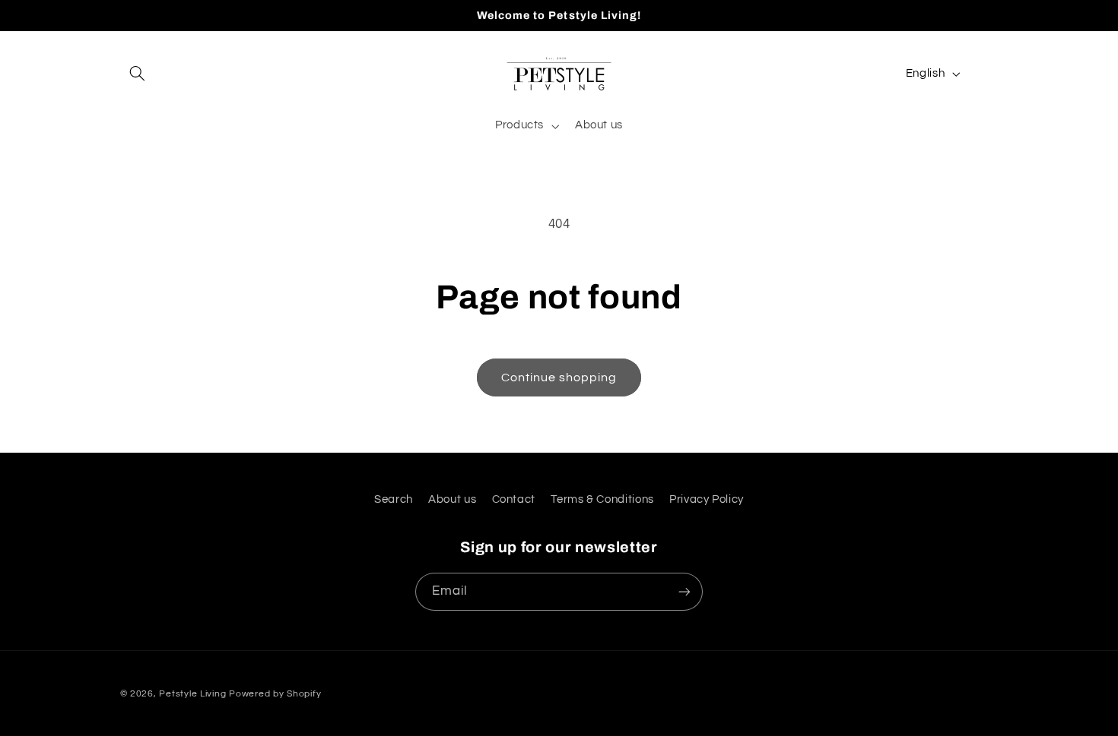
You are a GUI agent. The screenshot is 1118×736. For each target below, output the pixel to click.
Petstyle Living (192, 694)
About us (452, 499)
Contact (513, 499)
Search (393, 499)
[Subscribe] (684, 591)
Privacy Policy (706, 499)
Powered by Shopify (275, 694)
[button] (137, 73)
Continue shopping (559, 377)
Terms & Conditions (602, 499)
